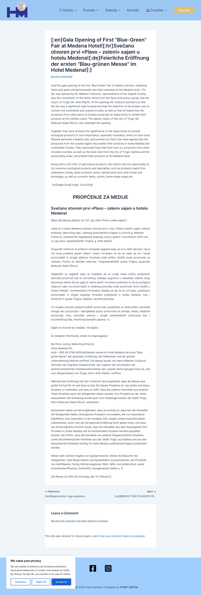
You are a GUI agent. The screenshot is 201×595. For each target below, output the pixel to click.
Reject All (41, 582)
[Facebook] (93, 568)
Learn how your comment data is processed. (118, 536)
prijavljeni (70, 521)
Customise (20, 582)
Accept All (61, 582)
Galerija (111, 10)
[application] (75, 10)
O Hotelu (66, 10)
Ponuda (89, 10)
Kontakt (133, 10)
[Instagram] (108, 568)
